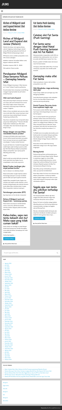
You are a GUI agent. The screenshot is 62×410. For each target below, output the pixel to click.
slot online (5, 400)
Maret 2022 (8, 357)
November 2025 (9, 279)
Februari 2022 (8, 359)
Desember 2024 (9, 299)
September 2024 (9, 305)
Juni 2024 (7, 310)
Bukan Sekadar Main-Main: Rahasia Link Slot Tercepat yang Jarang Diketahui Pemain (26, 369)
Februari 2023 (8, 339)
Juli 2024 (7, 308)
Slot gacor (5, 397)
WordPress (49, 408)
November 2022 (9, 345)
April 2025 (7, 292)
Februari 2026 (8, 274)
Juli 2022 (7, 352)
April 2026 (7, 270)
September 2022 (9, 348)
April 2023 (7, 336)
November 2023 (9, 323)
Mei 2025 (7, 290)
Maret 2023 (8, 337)
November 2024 (9, 301)
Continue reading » (9, 238)
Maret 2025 (8, 294)
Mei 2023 (7, 334)
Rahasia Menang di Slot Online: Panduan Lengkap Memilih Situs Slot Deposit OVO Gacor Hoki (28, 371)
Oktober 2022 (8, 346)
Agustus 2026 (8, 263)
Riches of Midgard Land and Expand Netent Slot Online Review (14, 26)
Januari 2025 (8, 298)
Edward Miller (21, 32)
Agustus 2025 (8, 285)
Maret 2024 (8, 316)
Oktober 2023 (8, 325)
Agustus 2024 (8, 307)
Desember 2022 (9, 343)
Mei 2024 (7, 312)
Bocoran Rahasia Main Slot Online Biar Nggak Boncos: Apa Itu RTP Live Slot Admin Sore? (27, 373)
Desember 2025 (9, 278)
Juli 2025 (7, 287)
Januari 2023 (8, 341)
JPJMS (5, 4)
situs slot (5, 388)
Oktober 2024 (8, 303)
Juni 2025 (7, 288)
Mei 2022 (7, 354)
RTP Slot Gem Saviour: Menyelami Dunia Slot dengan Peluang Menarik (22, 374)
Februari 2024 (8, 317)
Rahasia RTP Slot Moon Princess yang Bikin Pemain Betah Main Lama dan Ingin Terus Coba (27, 376)
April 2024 (7, 314)
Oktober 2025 (8, 281)
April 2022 (7, 356)
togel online (6, 385)
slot (4, 394)
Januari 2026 (8, 276)
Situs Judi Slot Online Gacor (11, 243)
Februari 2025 (8, 296)
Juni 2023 (7, 332)
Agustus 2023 (8, 328)
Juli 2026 (7, 265)
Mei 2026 (7, 268)
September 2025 (9, 283)
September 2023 (9, 327)
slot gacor (5, 382)
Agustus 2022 (8, 350)
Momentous (57, 408)
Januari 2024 (8, 319)
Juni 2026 (7, 267)
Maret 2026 (8, 272)
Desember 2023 (9, 321)
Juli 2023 (7, 330)
